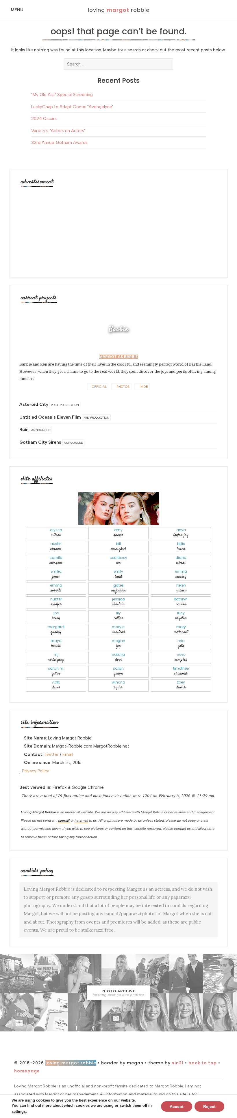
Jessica (118, 602)
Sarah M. (56, 671)
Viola (56, 685)
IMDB (143, 387)
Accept (177, 1106)
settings (19, 1111)
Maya (56, 643)
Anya (180, 532)
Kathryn (181, 602)
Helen (181, 588)
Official (99, 387)
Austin (56, 546)
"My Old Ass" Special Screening (62, 94)
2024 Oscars (44, 118)
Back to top (202, 1063)
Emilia (56, 574)
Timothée (181, 671)
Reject (209, 1106)
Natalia (118, 657)
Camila (55, 560)
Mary (181, 629)
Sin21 (178, 1063)
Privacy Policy (35, 771)
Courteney (118, 560)
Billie (181, 546)
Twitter (51, 754)
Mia (181, 643)
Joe (56, 616)
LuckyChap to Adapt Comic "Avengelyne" (72, 106)
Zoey (181, 685)
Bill (118, 546)
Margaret (55, 629)
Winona (118, 685)
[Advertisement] (118, 229)
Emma (181, 574)
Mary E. (118, 629)
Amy (118, 532)
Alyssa (56, 532)
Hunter (56, 602)
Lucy (181, 616)
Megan (118, 643)
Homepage (27, 1071)
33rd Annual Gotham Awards (59, 142)
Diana (180, 560)
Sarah (118, 671)
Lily (118, 616)
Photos (123, 387)
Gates (118, 588)
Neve (181, 657)
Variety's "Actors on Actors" (58, 130)
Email (67, 754)
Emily (118, 574)
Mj (56, 657)
